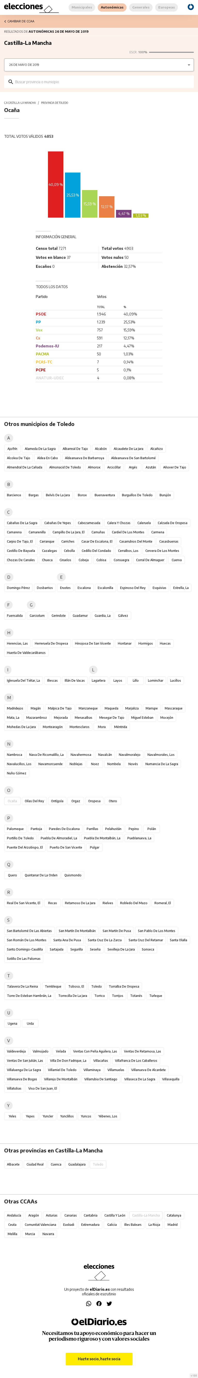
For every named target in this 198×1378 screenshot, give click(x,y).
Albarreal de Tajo (75, 449)
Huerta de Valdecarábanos (26, 653)
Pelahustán (113, 829)
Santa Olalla (178, 940)
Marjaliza (132, 708)
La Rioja (154, 1225)
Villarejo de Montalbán (60, 1079)
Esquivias (159, 588)
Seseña (95, 949)
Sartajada (56, 949)
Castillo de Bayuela (21, 551)
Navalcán (105, 755)
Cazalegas (49, 551)
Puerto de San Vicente (66, 847)
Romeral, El (162, 903)
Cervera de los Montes (162, 551)
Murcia (30, 1234)
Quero (12, 875)
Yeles (12, 1116)
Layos (117, 680)
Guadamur (80, 616)
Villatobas (14, 1088)
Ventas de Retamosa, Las (142, 1051)
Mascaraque (174, 708)
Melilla (12, 1234)
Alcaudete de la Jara (128, 449)
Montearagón (53, 727)
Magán (36, 708)
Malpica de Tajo (60, 708)
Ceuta (12, 1225)
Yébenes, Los (107, 1116)
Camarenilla (37, 532)
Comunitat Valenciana (40, 1225)
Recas (52, 903)
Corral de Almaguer (150, 560)
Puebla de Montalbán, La (102, 838)
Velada (61, 1051)
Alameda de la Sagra (40, 449)
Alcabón (101, 449)
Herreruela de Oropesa (51, 643)
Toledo (96, 986)
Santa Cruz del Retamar (146, 940)
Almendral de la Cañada (24, 467)
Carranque (47, 541)
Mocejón (166, 718)
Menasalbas (83, 718)
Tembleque (53, 986)
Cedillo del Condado (96, 551)
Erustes (65, 588)
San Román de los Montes (26, 940)
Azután (151, 467)
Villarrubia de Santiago (100, 1079)
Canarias (70, 1215)
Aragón (33, 1215)
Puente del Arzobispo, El (25, 847)
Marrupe (152, 708)
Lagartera (98, 680)
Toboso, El (76, 986)
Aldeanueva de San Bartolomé (133, 458)
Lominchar (155, 680)
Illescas (52, 680)
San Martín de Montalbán (77, 931)
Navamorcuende (50, 764)
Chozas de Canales (21, 560)
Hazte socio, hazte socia (99, 1359)
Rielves (108, 903)
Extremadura (90, 1225)
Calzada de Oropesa (172, 523)
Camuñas (98, 532)
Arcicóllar (114, 467)
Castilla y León (114, 1215)
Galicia (112, 1225)
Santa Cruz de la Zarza (105, 940)
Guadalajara (77, 1164)
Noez (95, 764)
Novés (133, 764)
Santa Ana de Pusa (67, 940)
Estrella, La (181, 588)
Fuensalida (15, 616)
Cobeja (84, 560)
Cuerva (177, 560)
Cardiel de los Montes (128, 532)
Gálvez (123, 616)
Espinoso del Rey (133, 588)
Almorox (94, 467)
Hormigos (145, 643)
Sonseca (148, 949)
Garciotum (37, 616)
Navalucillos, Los (19, 764)
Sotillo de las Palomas (23, 959)
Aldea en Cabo (47, 458)
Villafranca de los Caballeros (136, 1061)
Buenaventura (105, 495)
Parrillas (92, 829)
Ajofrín (12, 449)
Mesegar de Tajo (111, 718)
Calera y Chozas (118, 523)
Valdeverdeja (16, 1051)
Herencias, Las (17, 643)
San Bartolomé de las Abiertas (29, 931)
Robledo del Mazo (133, 903)
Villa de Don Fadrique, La (68, 1061)
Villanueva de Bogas (22, 1079)
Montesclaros (79, 727)
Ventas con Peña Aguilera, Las (95, 1051)
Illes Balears (133, 1225)
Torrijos (117, 996)
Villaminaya (92, 1070)
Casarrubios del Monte (135, 541)
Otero (113, 801)
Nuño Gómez (16, 773)
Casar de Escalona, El (96, 541)
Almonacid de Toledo (65, 467)
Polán (151, 829)
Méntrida (120, 727)
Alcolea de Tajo (18, 458)
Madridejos (15, 708)
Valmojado (40, 1051)
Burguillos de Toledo (137, 495)
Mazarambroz (36, 718)
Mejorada (61, 718)
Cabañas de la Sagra (22, 523)
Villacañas (100, 1061)
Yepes (30, 1116)
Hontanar (124, 643)
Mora (102, 727)
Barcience (14, 495)
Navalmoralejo (130, 755)
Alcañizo (156, 449)
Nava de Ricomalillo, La (46, 755)
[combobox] (103, 81)
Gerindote (59, 616)
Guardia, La (103, 616)
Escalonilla (105, 588)
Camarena (14, 532)
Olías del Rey (34, 801)
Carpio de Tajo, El (20, 541)
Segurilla (76, 949)
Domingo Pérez (18, 588)
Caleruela (144, 523)
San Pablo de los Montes (156, 931)
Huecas (165, 643)
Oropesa (94, 801)
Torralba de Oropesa (124, 986)
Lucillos (175, 680)
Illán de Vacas (75, 680)
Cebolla (69, 551)
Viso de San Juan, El (42, 1088)
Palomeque (15, 829)
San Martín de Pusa (117, 931)
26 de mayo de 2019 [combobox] (24, 65)
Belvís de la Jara (58, 495)
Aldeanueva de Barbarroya (84, 458)
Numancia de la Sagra (161, 764)
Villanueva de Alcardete (148, 1070)
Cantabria (90, 1215)
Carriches (68, 541)
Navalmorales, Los (161, 755)
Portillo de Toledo (20, 838)
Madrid (173, 1225)
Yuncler (48, 1116)
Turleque (155, 996)
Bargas (34, 495)
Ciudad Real (35, 1164)
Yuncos (86, 1116)
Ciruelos (65, 560)
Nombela (114, 764)
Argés (133, 467)
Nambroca (14, 755)
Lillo (136, 680)
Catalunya (174, 1215)
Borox (82, 495)
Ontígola (57, 801)
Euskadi (68, 1225)
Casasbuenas (168, 541)
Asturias (51, 1215)
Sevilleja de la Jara (121, 949)
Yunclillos (67, 1116)
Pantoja (36, 829)
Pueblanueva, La (139, 838)
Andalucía (14, 1215)
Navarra (48, 1234)
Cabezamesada (89, 523)
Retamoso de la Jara (80, 903)
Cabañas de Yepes (57, 523)
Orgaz (75, 801)
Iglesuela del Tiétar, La (23, 680)
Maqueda (111, 708)
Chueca (47, 560)
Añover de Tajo (174, 467)
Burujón (165, 495)
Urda (30, 1023)
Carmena (157, 532)
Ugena (12, 1023)
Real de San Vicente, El (23, 903)
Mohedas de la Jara (21, 727)
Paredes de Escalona (64, 829)
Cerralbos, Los (128, 551)
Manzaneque (88, 708)
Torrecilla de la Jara (72, 996)
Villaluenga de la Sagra (24, 1070)
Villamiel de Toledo (62, 1070)
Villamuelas (116, 1070)
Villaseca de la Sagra (139, 1079)
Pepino (134, 829)
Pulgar (94, 847)
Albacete (13, 1164)
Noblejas (76, 764)
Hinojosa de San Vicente (93, 643)
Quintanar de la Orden (41, 875)
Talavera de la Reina (22, 986)
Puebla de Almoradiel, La (59, 838)
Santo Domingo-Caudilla (25, 949)
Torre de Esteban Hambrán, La (29, 996)
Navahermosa (81, 755)
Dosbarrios (45, 588)
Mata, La (13, 718)
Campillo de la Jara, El (69, 532)
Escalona (84, 588)
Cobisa (101, 560)
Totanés (136, 996)
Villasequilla (170, 1079)
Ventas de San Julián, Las (25, 1061)
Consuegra (121, 560)
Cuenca (56, 1164)
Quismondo (72, 875)
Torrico (99, 996)
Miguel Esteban (142, 718)
